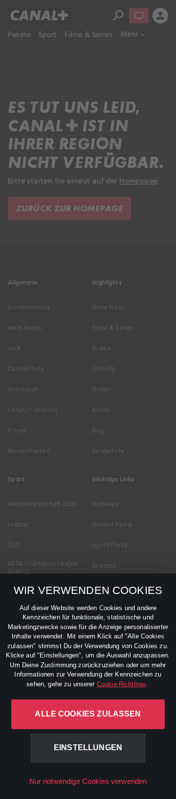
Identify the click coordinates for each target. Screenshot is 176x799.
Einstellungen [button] (88, 747)
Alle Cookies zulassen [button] (88, 714)
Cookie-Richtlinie (121, 684)
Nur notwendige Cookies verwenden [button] (88, 781)
